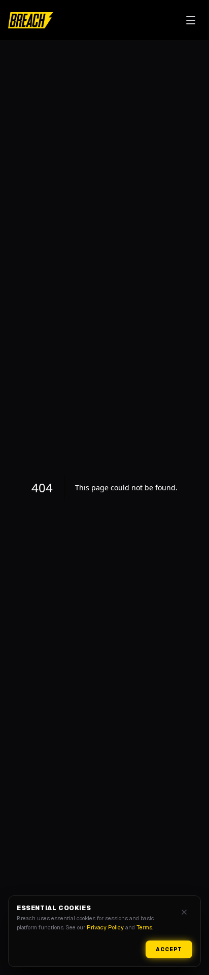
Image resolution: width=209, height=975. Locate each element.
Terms (144, 927)
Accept (169, 949)
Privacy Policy (105, 927)
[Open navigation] (191, 20)
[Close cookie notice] (184, 912)
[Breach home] (30, 20)
